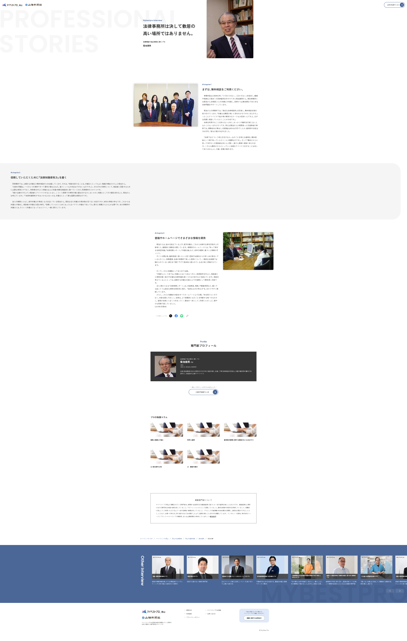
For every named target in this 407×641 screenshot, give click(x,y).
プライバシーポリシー (193, 617)
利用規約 (189, 614)
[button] (390, 591)
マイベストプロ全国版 (214, 610)
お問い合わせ (211, 614)
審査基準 (213, 516)
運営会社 (189, 610)
